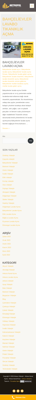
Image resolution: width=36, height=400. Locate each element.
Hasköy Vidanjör (8, 203)
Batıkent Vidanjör (8, 166)
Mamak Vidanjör (8, 343)
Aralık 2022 (6, 244)
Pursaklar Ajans (15, 381)
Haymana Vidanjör (9, 325)
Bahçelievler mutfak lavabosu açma (15, 84)
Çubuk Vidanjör (7, 310)
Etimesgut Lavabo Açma (11, 225)
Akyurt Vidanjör (8, 266)
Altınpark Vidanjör (8, 192)
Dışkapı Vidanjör (8, 188)
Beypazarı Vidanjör (9, 295)
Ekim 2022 (6, 251)
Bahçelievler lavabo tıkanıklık (13, 76)
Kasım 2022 (6, 247)
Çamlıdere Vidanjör (9, 303)
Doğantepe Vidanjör (9, 196)
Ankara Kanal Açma (9, 273)
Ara (3, 136)
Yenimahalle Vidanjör (9, 369)
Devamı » (5, 128)
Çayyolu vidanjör (8, 159)
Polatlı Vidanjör (7, 354)
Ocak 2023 (6, 240)
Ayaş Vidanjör (7, 284)
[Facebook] (14, 391)
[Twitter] (18, 391)
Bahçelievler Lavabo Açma (12, 210)
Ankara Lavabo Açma (10, 277)
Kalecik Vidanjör (8, 336)
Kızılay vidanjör (8, 181)
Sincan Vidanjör (8, 361)
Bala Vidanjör (7, 288)
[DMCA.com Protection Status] (26, 381)
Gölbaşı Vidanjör (8, 321)
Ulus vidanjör (7, 185)
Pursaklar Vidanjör (9, 358)
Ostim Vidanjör (7, 170)
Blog (4, 299)
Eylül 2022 (6, 255)
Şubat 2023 (6, 236)
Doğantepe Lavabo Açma (11, 207)
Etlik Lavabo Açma (9, 214)
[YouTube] (22, 391)
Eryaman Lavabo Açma (10, 221)
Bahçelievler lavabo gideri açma (19, 74)
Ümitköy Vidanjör (8, 155)
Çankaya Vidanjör (8, 306)
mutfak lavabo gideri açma (11, 86)
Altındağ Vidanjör (8, 270)
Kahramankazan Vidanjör (11, 332)
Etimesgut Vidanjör (9, 317)
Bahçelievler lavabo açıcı (11, 69)
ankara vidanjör (8, 281)
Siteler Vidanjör (7, 199)
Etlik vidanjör (7, 177)
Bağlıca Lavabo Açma (10, 218)
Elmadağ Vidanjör (8, 314)
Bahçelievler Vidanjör (10, 163)
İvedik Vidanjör (7, 174)
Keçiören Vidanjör (8, 339)
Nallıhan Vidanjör (8, 347)
